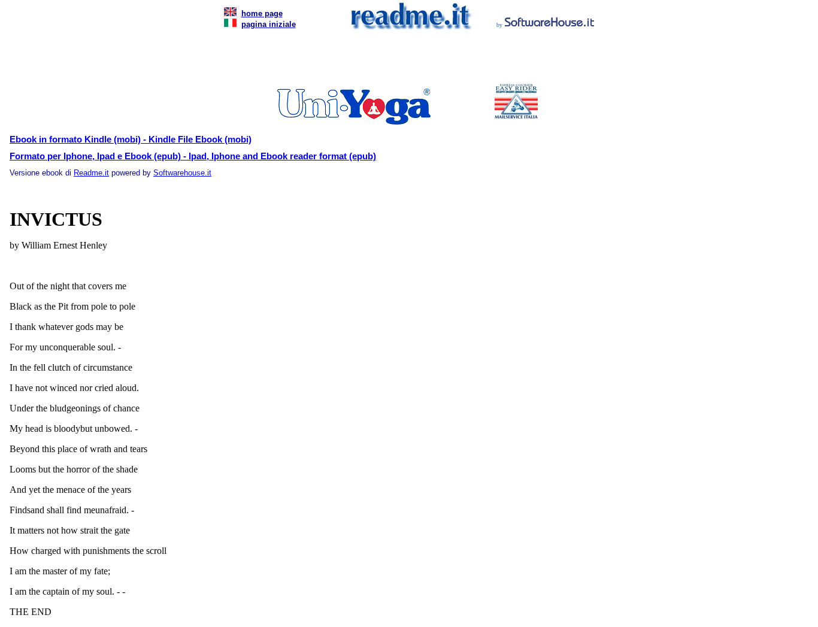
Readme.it (91, 172)
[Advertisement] (406, 60)
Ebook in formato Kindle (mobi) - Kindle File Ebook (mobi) (131, 139)
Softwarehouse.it (182, 172)
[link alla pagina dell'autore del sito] (550, 24)
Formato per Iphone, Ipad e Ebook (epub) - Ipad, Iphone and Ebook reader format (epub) (193, 156)
